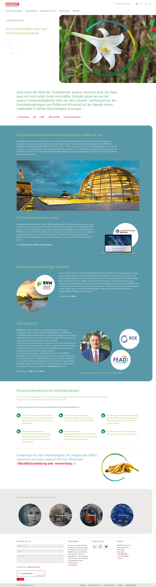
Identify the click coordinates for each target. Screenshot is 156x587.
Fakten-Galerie (64, 11)
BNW (73, 296)
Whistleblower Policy (109, 585)
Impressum (82, 585)
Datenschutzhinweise (34, 567)
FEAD (42, 371)
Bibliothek (75, 11)
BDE (30, 371)
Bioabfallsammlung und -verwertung (45, 463)
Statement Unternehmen (14, 11)
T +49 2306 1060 (122, 554)
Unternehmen (73, 565)
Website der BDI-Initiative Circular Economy (36, 245)
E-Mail (120, 558)
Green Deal (52, 366)
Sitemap (120, 585)
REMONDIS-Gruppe (131, 585)
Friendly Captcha (41, 575)
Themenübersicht (31, 11)
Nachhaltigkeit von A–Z (48, 11)
